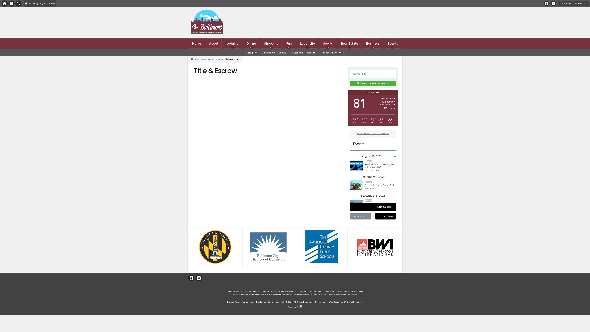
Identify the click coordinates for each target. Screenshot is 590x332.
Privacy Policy (233, 301)
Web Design (334, 301)
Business (373, 43)
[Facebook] (546, 3)
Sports (328, 43)
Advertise (580, 3)
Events (392, 43)
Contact (566, 3)
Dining (251, 43)
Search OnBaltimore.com (374, 83)
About (213, 43)
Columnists (268, 52)
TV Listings (296, 52)
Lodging (232, 43)
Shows (282, 52)
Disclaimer (261, 301)
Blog (250, 52)
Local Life (307, 43)
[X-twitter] (553, 3)
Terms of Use (248, 301)
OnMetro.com (320, 301)
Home (196, 43)
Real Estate (349, 43)
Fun (289, 43)
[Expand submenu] (232, 47)
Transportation (328, 52)
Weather (312, 52)
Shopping (271, 43)
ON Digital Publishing (353, 301)
